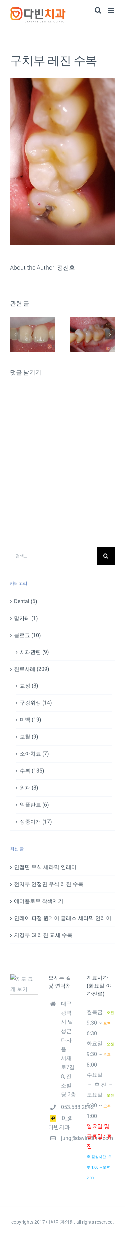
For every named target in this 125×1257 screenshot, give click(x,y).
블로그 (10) (27, 635)
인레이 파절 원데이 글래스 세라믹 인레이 (62, 918)
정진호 (66, 267)
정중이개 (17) (36, 822)
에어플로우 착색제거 (38, 901)
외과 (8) (29, 788)
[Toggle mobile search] (98, 10)
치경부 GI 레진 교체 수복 (43, 935)
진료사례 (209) (31, 669)
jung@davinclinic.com (69, 1138)
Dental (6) (25, 601)
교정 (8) (29, 686)
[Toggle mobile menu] (111, 10)
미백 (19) (30, 720)
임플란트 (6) (34, 805)
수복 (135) (32, 771)
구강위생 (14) (36, 703)
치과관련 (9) (34, 652)
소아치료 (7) (34, 754)
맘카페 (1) (26, 618)
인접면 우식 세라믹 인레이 (45, 867)
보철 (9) (29, 737)
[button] (15, 334)
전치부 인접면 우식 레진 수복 (48, 884)
